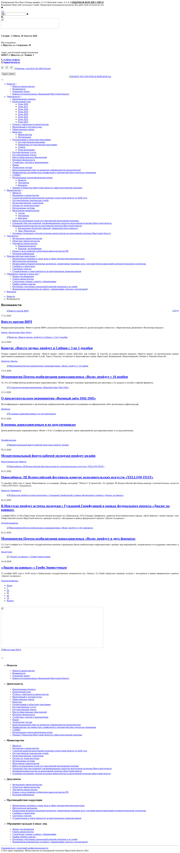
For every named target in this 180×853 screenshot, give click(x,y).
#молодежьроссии (9, 461)
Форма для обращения (23, 276)
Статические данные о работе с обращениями (34, 281)
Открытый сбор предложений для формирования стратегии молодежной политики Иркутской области (62, 223)
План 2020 (23, 114)
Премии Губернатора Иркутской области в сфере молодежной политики (47, 188)
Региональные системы (23, 208)
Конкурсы (17, 132)
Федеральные (24, 137)
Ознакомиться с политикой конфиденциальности (24, 848)
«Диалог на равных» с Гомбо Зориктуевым (34, 567)
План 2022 (23, 119)
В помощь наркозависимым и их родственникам (38, 424)
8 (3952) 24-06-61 (12, 60)
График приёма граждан (24, 284)
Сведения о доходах (22, 269)
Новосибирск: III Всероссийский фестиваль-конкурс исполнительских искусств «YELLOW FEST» (77, 477)
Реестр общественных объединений (29, 157)
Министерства (25, 134)
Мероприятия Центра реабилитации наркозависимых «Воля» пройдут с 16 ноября (64, 377)
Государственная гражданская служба (30, 200)
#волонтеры (14, 332)
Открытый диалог (21, 91)
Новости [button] (11, 84)
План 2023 (23, 122)
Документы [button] (12, 236)
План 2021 (23, 117)
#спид (29, 332)
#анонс (4, 332)
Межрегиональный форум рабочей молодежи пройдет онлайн (48, 455)
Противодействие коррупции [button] (21, 256)
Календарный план (21, 101)
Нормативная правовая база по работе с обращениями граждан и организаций (50, 289)
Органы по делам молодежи (25, 205)
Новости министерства (23, 86)
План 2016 (23, 104)
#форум (22, 461)
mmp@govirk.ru (12, 62)
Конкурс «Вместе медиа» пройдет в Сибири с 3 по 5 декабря (47, 348)
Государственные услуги (24, 152)
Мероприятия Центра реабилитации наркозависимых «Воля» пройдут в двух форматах (68, 538)
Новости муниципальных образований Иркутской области (40, 94)
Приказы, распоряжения (29, 248)
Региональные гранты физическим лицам (32, 177)
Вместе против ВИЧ (16, 321)
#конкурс (5, 361)
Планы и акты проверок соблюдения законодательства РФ (40, 251)
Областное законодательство (26, 241)
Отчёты (21, 147)
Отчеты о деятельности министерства (30, 124)
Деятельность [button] (13, 96)
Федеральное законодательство (27, 238)
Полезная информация (23, 253)
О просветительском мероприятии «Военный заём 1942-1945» (48, 398)
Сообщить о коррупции (23, 266)
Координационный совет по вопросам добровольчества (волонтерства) (46, 170)
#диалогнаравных (9, 523)
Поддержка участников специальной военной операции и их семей (44, 286)
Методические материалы (24, 261)
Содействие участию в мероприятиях (30, 162)
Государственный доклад (24, 155)
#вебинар (5, 409)
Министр (16, 193)
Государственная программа (31, 142)
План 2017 (23, 106)
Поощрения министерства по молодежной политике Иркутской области (47, 226)
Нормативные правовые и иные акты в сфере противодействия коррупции (48, 258)
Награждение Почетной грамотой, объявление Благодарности (48, 228)
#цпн (9, 552)
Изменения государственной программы (37, 144)
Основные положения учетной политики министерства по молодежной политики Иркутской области (61, 233)
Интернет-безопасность (23, 160)
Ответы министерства (23, 279)
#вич (23, 332)
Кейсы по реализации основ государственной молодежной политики (45, 220)
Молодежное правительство (25, 210)
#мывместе (16, 490)
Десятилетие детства (22, 167)
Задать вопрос (8, 74)
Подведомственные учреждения (27, 203)
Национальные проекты (24, 99)
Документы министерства (24, 243)
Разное (15, 165)
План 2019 (23, 111)
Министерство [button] (14, 190)
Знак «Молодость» (27, 231)
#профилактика (8, 440)
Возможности (19, 89)
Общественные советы (23, 129)
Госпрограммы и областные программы (31, 139)
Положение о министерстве (25, 195)
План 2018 (23, 109)
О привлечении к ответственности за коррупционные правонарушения (46, 271)
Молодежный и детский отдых (27, 127)
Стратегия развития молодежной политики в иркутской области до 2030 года (49, 198)
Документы (23, 182)
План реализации (26, 150)
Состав (21, 213)
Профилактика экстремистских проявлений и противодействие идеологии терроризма (54, 172)
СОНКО (16, 175)
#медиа (14, 361)
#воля (4, 552)
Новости (22, 180)
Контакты (22, 185)
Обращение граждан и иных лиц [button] (23, 274)
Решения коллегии (27, 246)
